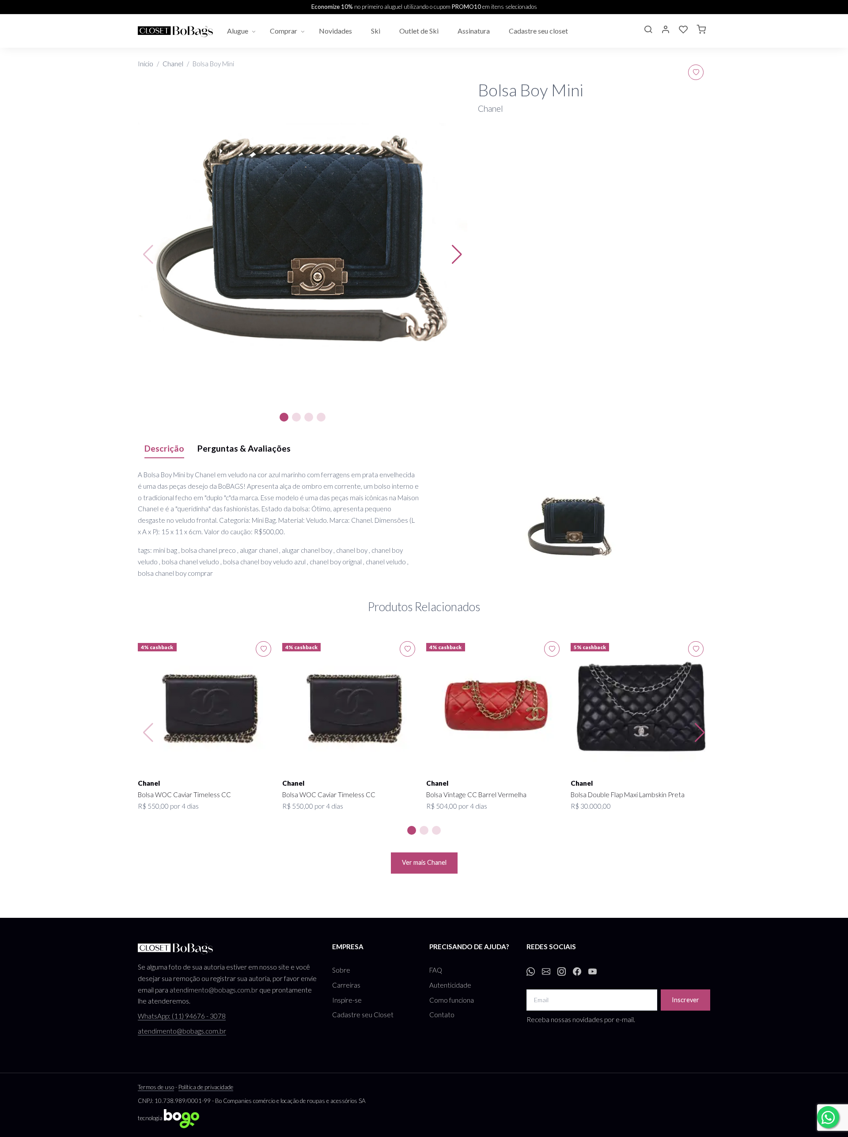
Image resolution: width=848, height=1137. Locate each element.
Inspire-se (347, 1000)
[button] (648, 30)
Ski (376, 31)
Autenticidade (450, 985)
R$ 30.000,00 (591, 806)
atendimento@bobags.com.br (214, 990)
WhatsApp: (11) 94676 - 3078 (182, 1016)
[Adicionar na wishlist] (696, 72)
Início (145, 64)
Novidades (336, 31)
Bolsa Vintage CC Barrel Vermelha (476, 795)
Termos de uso (156, 1087)
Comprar (283, 31)
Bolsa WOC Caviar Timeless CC (184, 795)
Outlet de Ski (419, 31)
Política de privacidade (205, 1087)
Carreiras (346, 985)
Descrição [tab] (164, 448)
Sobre (341, 970)
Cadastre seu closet (539, 31)
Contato (441, 1015)
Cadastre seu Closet (363, 1015)
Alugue (237, 31)
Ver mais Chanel (424, 862)
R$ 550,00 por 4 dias (168, 806)
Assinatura (474, 31)
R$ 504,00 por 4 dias (456, 806)
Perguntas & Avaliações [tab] (244, 448)
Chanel (173, 64)
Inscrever (685, 1000)
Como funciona (451, 1000)
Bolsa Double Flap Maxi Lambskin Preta (628, 795)
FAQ (435, 970)
